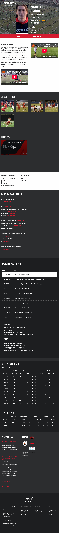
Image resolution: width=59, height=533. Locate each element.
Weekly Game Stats (25, 513)
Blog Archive (6, 486)
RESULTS (24, 244)
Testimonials (38, 510)
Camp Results (24, 511)
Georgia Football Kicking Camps (9, 523)
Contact (37, 513)
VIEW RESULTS (8, 201)
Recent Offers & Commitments (9, 441)
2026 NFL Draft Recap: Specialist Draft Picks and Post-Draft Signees (9, 458)
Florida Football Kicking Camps (9, 522)
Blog (36, 514)
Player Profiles (24, 510)
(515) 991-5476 (7, 516)
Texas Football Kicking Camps (9, 520)
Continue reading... (6, 452)
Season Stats (24, 514)
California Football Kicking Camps (10, 525)
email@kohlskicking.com (9, 517)
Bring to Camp (52, 508)
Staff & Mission (38, 508)
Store (36, 516)
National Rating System (26, 508)
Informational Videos (39, 511)
